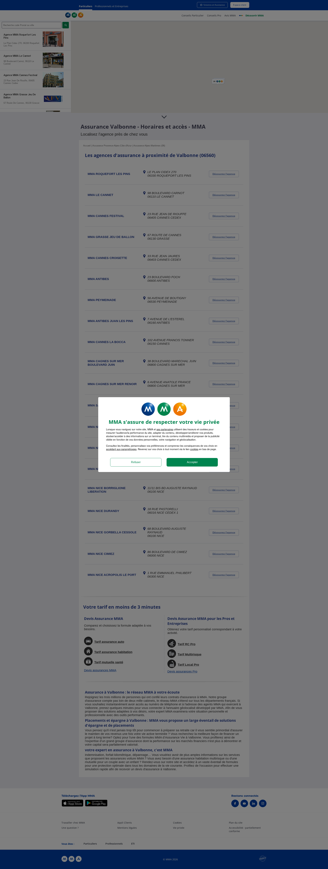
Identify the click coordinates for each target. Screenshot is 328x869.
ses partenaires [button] (164, 429)
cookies (194, 449)
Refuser (136, 462)
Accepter (192, 462)
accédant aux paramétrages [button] (121, 449)
